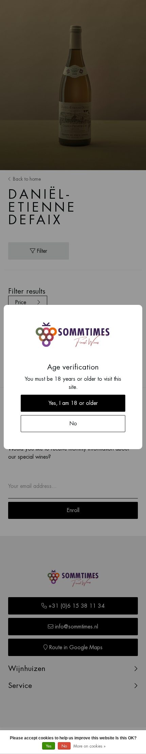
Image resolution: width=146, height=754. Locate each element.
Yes (48, 746)
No (64, 746)
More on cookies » (89, 746)
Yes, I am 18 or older (73, 403)
